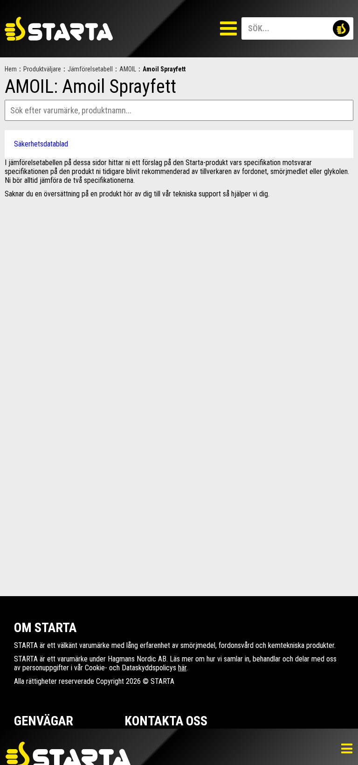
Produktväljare (42, 69)
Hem (11, 69)
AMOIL (127, 69)
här (182, 667)
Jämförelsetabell (90, 69)
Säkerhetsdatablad (41, 143)
